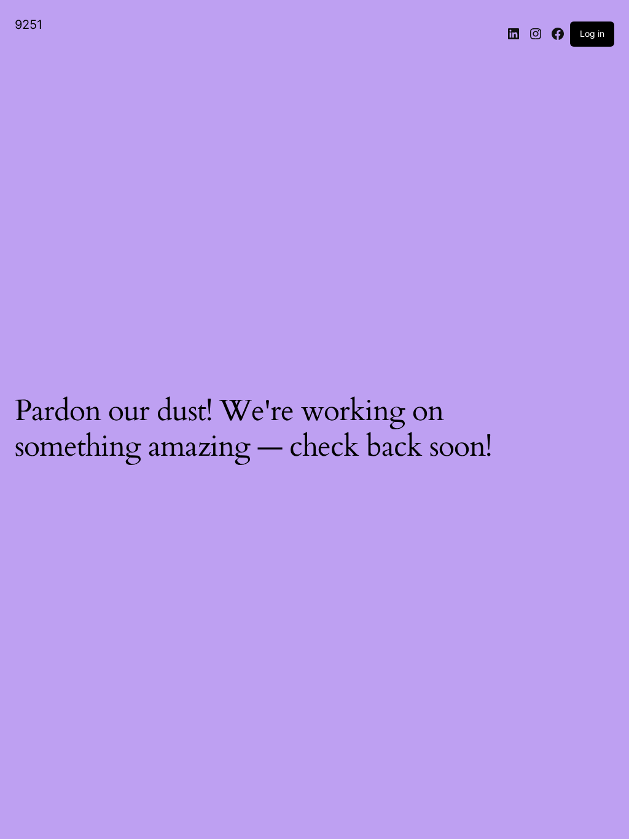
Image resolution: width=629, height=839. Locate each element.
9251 (28, 24)
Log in (592, 33)
